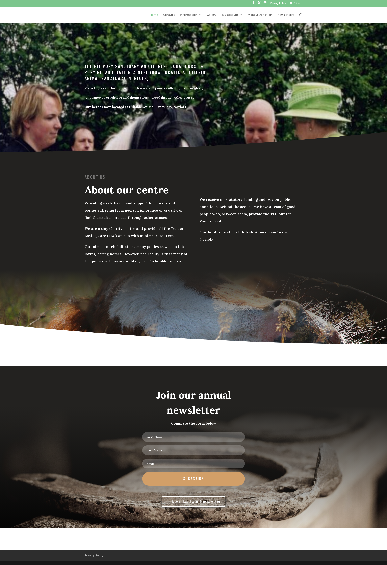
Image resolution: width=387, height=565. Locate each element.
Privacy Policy (278, 3)
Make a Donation (260, 15)
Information (189, 15)
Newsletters (285, 15)
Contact (169, 15)
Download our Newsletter (196, 501)
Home (154, 15)
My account (230, 15)
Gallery (212, 15)
